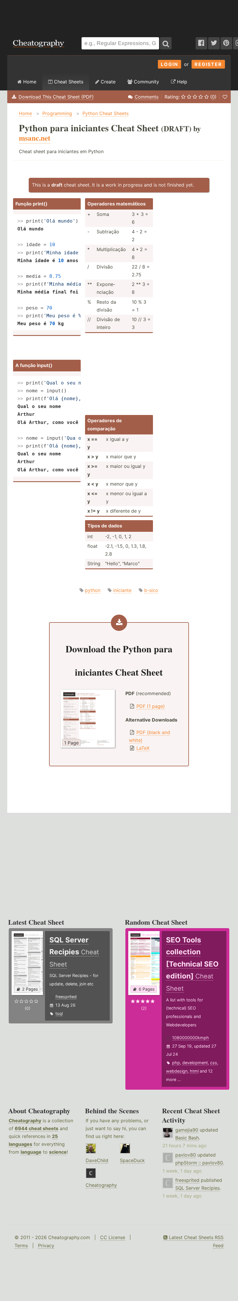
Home (29, 82)
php (176, 1062)
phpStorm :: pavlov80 (199, 1163)
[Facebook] (201, 43)
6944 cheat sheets (36, 1128)
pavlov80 (185, 1155)
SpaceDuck (132, 1160)
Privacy (46, 1245)
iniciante (122, 590)
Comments (146, 97)
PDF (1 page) (150, 706)
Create (107, 82)
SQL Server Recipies (197, 1188)
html (194, 1071)
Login (169, 64)
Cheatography (25, 1120)
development (195, 1062)
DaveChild (97, 1160)
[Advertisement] (119, 16)
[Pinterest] (226, 43)
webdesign (176, 1071)
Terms (21, 1245)
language (31, 1152)
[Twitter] (214, 43)
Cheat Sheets (68, 82)
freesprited (66, 996)
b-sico (151, 590)
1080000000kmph (190, 1037)
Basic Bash (187, 1138)
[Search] (166, 43)
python (92, 590)
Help (181, 82)
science (58, 1152)
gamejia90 (186, 1130)
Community (145, 82)
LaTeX (142, 748)
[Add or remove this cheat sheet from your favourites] (225, 97)
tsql (59, 1013)
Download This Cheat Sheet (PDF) (56, 97)
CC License (112, 1237)
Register (208, 64)
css (213, 1062)
